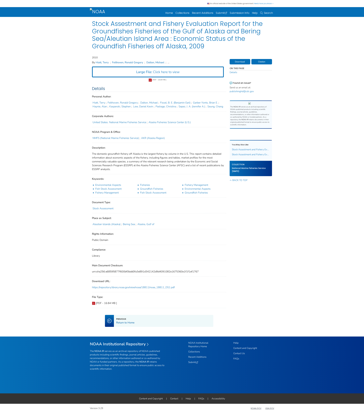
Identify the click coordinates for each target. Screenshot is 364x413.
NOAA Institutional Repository (118, 344)
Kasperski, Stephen (120, 106)
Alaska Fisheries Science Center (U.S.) (170, 122)
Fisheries (145, 185)
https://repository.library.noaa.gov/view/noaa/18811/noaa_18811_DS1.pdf (133, 287)
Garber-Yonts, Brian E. (205, 102)
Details (233, 72)
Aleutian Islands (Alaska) (106, 224)
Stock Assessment (103, 208)
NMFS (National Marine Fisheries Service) (116, 138)
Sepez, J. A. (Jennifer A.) (192, 106)
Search (268, 13)
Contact (174, 398)
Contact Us (239, 353)
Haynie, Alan (100, 106)
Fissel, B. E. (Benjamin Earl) (175, 102)
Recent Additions (202, 13)
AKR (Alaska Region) (153, 138)
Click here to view (158, 72)
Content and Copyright (245, 348)
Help (255, 13)
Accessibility (218, 398)
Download (240, 61)
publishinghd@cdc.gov (242, 91)
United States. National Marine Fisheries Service (119, 122)
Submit (220, 13)
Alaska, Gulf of (145, 224)
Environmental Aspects (108, 185)
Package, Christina (166, 106)
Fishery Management (196, 185)
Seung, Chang (215, 106)
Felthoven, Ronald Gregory (127, 62)
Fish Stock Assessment (108, 189)
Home (169, 13)
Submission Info (239, 13)
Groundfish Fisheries (151, 189)
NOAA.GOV (256, 408)
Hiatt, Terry (102, 62)
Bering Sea (129, 224)
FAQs (236, 358)
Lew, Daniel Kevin (143, 106)
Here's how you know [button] (263, 3)
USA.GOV (269, 408)
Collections (182, 13)
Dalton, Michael (155, 62)
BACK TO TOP (239, 180)
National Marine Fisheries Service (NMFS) (249, 170)
